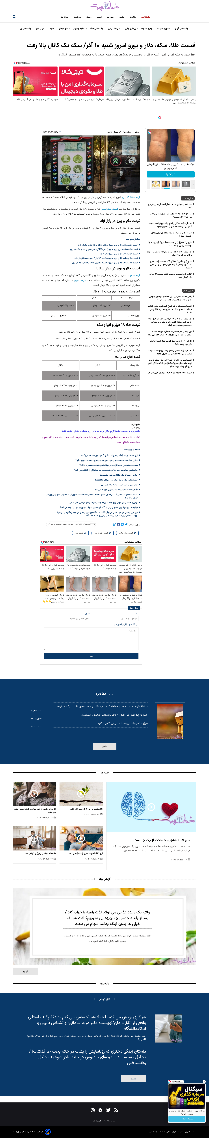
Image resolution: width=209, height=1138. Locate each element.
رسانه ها (65, 17)
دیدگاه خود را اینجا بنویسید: (125, 624)
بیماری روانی (131, 28)
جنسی (122, 17)
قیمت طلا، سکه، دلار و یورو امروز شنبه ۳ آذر (118, 253)
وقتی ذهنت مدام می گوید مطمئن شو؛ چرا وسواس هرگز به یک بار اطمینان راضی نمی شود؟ (170, 298)
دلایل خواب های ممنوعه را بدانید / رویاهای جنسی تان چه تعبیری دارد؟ (106, 460)
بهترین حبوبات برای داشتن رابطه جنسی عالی (118, 475)
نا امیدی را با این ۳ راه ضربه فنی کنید (86, 809)
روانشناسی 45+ (97, 28)
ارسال (91, 656)
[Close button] (204, 1081)
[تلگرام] (126, 525)
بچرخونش (171, 174)
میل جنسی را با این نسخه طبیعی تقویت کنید (122, 723)
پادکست (78, 17)
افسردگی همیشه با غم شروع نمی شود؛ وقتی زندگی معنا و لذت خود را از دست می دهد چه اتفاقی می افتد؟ (170, 309)
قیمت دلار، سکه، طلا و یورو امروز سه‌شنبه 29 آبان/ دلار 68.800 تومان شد (106, 258)
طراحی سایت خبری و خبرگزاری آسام (28, 1131)
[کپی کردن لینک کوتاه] (69, 524)
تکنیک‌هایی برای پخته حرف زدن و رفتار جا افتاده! (116, 480)
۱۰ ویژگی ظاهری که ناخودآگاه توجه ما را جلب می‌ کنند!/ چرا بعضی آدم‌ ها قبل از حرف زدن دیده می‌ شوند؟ (171, 264)
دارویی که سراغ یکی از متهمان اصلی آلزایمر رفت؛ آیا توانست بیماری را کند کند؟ (170, 244)
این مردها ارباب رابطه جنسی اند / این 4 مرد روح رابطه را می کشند (109, 455)
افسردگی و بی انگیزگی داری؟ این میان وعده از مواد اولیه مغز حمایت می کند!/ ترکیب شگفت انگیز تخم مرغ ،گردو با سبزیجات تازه (170, 363)
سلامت (133, 17)
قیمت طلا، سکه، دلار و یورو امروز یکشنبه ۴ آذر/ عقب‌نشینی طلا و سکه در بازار (104, 249)
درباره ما (97, 1121)
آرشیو (104, 746)
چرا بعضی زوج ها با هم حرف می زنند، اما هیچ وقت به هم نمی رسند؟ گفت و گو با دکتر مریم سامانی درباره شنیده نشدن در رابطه (170, 322)
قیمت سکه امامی (109, 209)
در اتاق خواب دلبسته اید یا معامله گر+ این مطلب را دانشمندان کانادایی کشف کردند (102, 707)
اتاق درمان (63, 28)
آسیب (99, 17)
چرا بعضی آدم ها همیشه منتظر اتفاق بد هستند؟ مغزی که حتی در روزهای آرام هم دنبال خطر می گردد (170, 333)
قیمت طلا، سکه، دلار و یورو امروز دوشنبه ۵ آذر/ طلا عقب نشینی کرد (108, 245)
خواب (51, 28)
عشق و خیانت (163, 28)
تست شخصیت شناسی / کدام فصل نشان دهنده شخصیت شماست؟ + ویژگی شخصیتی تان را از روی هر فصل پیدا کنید (92, 496)
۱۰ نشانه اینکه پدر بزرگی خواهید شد (40, 853)
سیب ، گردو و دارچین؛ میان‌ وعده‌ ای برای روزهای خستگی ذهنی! (171, 234)
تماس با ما (110, 1121)
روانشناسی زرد (25, 28)
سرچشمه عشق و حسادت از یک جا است (162, 840)
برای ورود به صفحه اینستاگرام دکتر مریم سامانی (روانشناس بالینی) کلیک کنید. (100, 431)
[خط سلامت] (104, 6)
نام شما (135, 613)
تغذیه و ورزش (79, 28)
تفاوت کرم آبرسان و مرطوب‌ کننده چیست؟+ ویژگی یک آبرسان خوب (170, 276)
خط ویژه (101, 694)
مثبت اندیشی (114, 28)
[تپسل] (159, 117)
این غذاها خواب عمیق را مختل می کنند (86, 853)
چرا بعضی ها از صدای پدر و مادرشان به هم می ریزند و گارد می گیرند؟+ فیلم (169, 253)
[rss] (116, 1110)
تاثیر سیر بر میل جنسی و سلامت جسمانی (119, 484)
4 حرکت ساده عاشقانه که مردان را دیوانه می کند (116, 489)
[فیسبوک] (118, 525)
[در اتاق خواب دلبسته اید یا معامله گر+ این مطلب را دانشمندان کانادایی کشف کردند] (170, 721)
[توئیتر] (122, 525)
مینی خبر (40, 28)
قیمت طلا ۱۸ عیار (131, 197)
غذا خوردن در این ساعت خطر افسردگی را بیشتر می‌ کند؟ (170, 206)
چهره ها (110, 17)
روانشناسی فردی (181, 28)
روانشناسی (146, 17)
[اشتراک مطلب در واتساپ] (114, 525)
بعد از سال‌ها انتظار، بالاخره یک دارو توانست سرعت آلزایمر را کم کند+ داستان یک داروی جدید (170, 225)
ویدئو (89, 17)
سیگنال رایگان (187, 1119)
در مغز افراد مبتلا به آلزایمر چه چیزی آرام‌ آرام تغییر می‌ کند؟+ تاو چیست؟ (170, 215)
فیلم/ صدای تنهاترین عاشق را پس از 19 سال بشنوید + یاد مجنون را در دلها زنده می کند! (99, 507)
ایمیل (87, 613)
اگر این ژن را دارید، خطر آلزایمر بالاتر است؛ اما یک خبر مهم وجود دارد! (171, 342)
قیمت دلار (135, 275)
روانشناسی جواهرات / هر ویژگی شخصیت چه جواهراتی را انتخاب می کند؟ (106, 470)
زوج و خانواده (147, 28)
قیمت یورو (80, 280)
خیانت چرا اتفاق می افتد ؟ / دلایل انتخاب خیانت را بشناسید (114, 715)
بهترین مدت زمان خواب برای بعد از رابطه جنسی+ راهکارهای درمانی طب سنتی (103, 502)
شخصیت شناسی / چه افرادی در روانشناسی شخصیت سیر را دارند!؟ (108, 465)
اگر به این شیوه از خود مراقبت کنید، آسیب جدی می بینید (35, 810)
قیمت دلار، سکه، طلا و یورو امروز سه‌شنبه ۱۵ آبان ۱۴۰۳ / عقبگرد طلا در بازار (105, 262)
